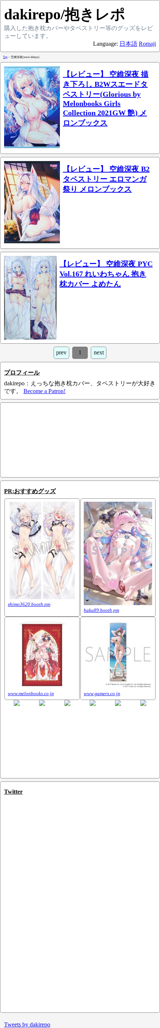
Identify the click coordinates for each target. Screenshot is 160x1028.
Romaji (147, 44)
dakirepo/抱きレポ (64, 14)
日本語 (128, 44)
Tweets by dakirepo (27, 1024)
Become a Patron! (44, 391)
